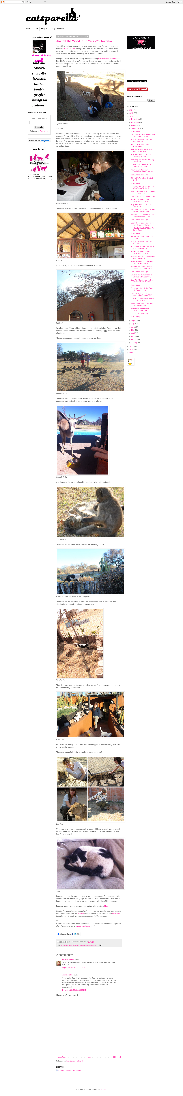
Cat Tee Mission (68, 49)
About (35, 29)
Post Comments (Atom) (74, 1061)
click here (116, 914)
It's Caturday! (135, 131)
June (133, 327)
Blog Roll (44, 29)
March (133, 336)
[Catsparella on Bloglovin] (39, 142)
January (134, 343)
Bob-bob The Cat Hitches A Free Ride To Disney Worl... (142, 224)
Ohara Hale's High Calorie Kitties (143, 196)
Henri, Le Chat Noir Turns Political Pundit (140, 145)
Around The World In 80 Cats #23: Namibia (84, 41)
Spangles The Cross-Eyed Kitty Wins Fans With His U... (142, 187)
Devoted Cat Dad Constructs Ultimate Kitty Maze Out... (141, 276)
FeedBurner (44, 131)
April (133, 333)
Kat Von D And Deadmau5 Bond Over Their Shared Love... (142, 216)
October (134, 125)
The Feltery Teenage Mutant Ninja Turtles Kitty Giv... (141, 200)
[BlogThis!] (61, 942)
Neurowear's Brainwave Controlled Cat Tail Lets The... (142, 171)
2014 (131, 110)
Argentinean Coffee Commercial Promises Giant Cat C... (142, 247)
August (133, 321)
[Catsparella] (39, 172)
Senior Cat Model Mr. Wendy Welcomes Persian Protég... (142, 268)
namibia (82, 945)
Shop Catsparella (57, 29)
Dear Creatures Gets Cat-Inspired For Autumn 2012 (141, 294)
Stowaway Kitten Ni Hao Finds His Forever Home (142, 289)
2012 (131, 116)
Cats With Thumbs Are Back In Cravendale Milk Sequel (142, 281)
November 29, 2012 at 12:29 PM (74, 990)
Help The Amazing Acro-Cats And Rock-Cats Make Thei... (143, 210)
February (134, 339)
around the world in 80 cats (70, 945)
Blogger (103, 1089)
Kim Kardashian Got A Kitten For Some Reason (142, 229)
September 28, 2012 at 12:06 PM (74, 968)
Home (28, 29)
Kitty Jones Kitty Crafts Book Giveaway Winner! (141, 155)
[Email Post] (99, 945)
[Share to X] (63, 942)
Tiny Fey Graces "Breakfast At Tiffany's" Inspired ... (141, 150)
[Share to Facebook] (66, 942)
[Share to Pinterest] (68, 942)
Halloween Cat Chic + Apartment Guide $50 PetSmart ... (143, 135)
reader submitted (90, 945)
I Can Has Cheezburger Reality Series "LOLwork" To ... (142, 299)
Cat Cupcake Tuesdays (139, 175)
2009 (131, 353)
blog (106, 906)
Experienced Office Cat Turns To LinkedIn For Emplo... (142, 166)
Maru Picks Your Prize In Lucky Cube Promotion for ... (142, 309)
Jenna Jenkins (67, 975)
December (135, 119)
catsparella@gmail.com (85, 926)
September (135, 128)
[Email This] (58, 942)
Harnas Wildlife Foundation (108, 59)
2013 (131, 113)
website (81, 914)
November (135, 122)
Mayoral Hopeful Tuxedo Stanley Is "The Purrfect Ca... (143, 192)
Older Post (117, 1057)
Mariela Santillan (68, 959)
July (132, 324)
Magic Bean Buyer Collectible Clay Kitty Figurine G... (142, 262)
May (132, 330)
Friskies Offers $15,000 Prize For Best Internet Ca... (143, 257)
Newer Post (61, 1057)
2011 (131, 347)
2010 (131, 350)
